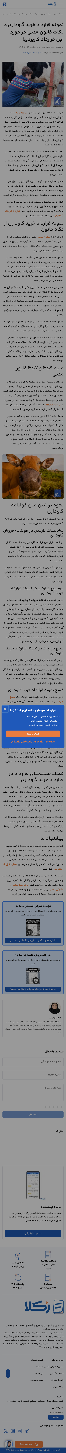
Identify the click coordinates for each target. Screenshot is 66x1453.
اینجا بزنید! (33, 734)
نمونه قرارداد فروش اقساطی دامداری (33, 742)
